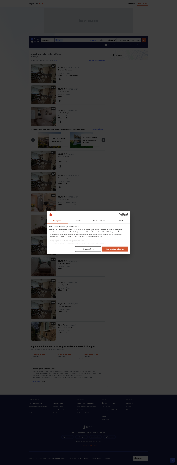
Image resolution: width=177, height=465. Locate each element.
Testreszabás (87, 249)
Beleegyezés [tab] (57, 220)
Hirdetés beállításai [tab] (99, 220)
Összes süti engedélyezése (115, 249)
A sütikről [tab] (120, 220)
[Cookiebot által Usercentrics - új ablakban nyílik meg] (120, 214)
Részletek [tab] (78, 220)
